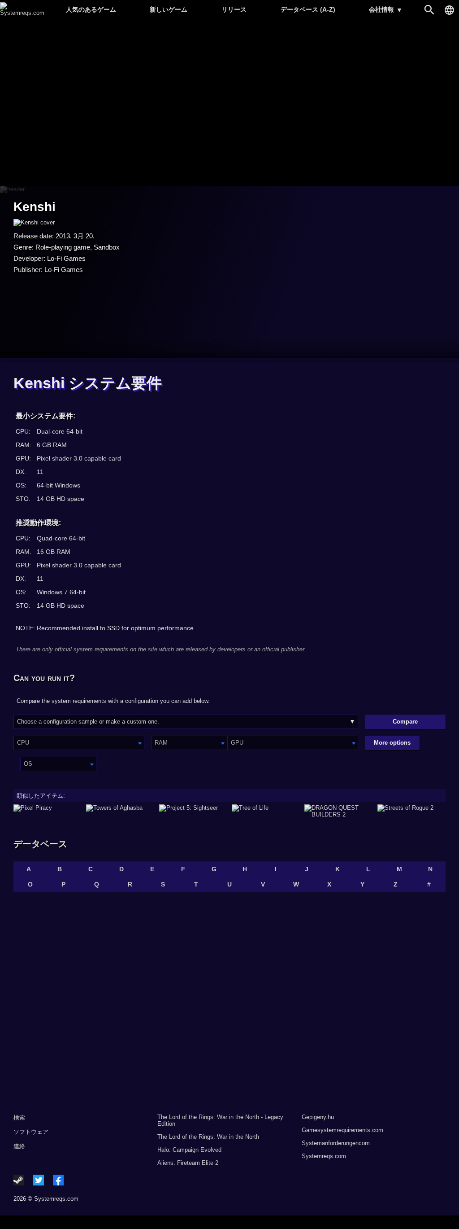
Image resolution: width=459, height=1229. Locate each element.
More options (392, 742)
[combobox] (78, 743)
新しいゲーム (168, 9)
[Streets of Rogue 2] (411, 811)
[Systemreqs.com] (22, 12)
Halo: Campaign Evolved (189, 1149)
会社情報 (386, 9)
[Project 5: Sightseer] (193, 811)
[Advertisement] (229, 103)
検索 (19, 1117)
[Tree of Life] (266, 811)
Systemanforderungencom (336, 1143)
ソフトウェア (30, 1131)
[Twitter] (38, 1180)
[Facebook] (58, 1180)
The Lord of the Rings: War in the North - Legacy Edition (220, 1120)
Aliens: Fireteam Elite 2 (187, 1162)
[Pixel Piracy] (47, 811)
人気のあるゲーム (91, 9)
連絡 (19, 1146)
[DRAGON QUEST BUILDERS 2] (338, 811)
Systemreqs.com (324, 1156)
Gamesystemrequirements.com (342, 1130)
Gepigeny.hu (318, 1117)
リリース (234, 9)
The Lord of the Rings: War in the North (208, 1136)
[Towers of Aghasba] (120, 811)
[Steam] (18, 1180)
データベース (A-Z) (308, 9)
